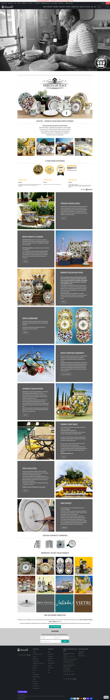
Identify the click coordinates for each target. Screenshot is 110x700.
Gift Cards (34, 660)
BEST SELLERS (50, 660)
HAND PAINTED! (66, 496)
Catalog (34, 671)
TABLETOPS (50, 653)
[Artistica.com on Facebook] (21, 648)
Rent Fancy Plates (82, 648)
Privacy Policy (35, 676)
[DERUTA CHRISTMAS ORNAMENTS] (35, 356)
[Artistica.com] (7, 7)
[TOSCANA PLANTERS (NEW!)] (35, 203)
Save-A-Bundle (54, 3)
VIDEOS (18, 3)
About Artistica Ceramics (37, 646)
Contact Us (35, 649)
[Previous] (19, 90)
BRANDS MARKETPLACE (45, 3)
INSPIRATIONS (24, 3)
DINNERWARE (50, 646)
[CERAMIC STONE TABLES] (35, 433)
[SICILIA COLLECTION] (74, 472)
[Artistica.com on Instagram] (23, 648)
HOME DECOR (50, 651)
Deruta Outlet (81, 645)
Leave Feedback (36, 667)
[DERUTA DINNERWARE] (74, 318)
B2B (15, 3)
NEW (49, 662)
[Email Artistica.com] (18, 648)
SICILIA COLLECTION (29, 461)
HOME (49, 644)
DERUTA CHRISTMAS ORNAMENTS (72, 345)
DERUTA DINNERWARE (30, 311)
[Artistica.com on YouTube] (29, 648)
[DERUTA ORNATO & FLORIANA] (74, 241)
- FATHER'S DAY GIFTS (69, 3)
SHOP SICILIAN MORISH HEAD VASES (55, 96)
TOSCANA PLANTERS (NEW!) (70, 196)
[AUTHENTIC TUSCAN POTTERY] (74, 394)
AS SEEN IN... (30, 3)
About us (34, 644)
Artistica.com (22, 687)
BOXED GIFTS (61, 3)
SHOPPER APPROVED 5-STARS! (69, 667)
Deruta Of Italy (81, 644)
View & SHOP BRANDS (66, 367)
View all (64, 211)
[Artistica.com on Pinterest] (25, 648)
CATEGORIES (50, 649)
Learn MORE (64, 520)
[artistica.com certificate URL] (86, 183)
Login (103, 3)
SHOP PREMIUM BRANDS (55, 619)
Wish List (34, 662)
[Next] (91, 90)
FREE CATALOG (10, 3)
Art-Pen (80, 647)
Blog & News (35, 674)
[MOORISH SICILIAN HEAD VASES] (35, 279)
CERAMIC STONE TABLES (69, 417)
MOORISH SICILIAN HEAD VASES (72, 265)
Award (34, 665)
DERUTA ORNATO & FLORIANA (32, 229)
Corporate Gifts (35, 653)
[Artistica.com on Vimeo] (27, 648)
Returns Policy (35, 651)
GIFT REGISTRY (37, 3)
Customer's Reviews (36, 669)
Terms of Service (36, 678)
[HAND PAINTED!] (35, 508)
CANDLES (50, 658)
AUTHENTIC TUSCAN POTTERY (32, 381)
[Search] (107, 6)
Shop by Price (35, 658)
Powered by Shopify (21, 691)
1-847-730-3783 (4, 3)
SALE (49, 665)
